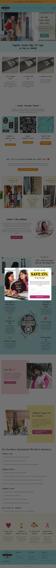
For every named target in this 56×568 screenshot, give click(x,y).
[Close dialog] (50, 269)
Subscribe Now (39, 296)
